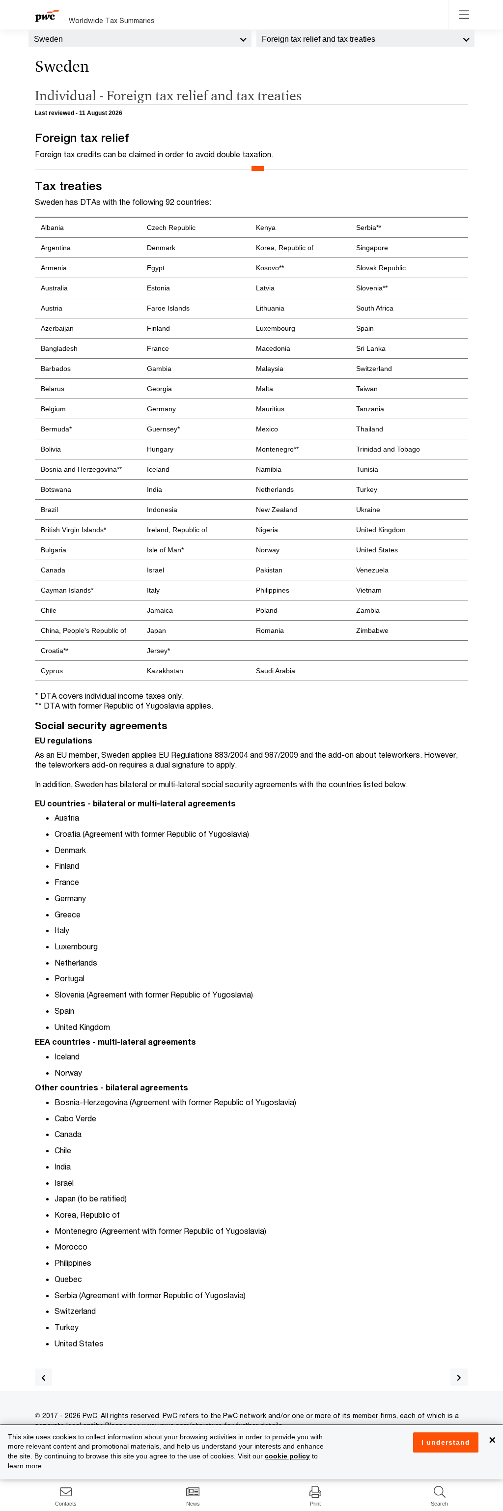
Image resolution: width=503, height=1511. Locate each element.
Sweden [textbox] (48, 39)
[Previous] (43, 1377)
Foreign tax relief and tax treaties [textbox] (318, 39)
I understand (445, 1442)
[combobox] (140, 38)
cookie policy (287, 1456)
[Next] (459, 1377)
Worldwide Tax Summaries (112, 20)
